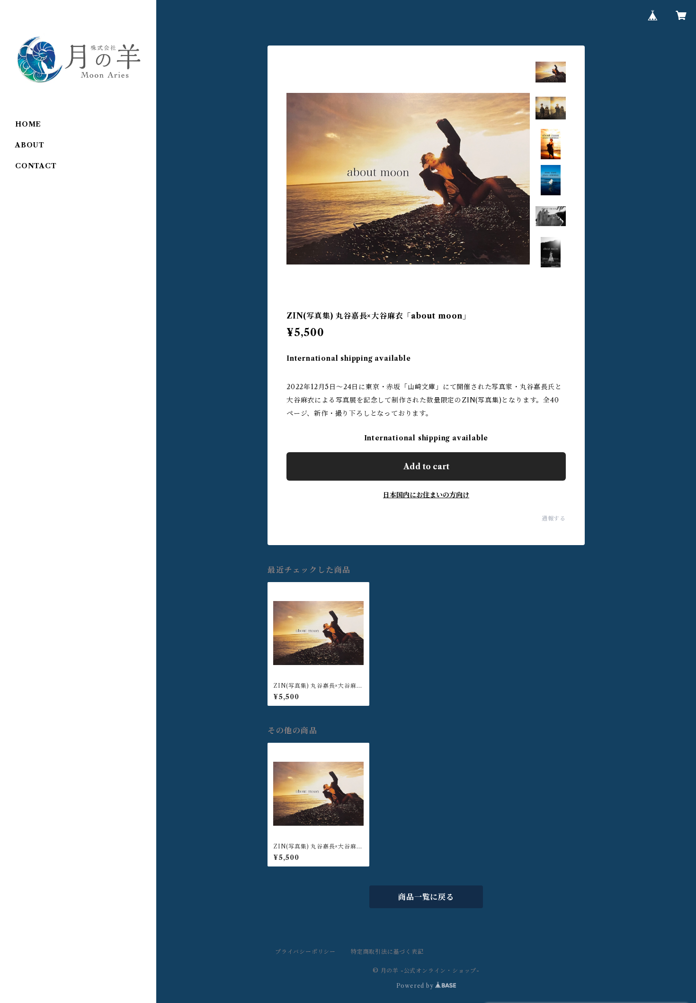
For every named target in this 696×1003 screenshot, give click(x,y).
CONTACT (36, 166)
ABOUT (30, 145)
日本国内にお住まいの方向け (426, 495)
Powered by (416, 985)
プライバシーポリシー (305, 951)
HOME (28, 124)
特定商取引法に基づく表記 (387, 951)
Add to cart (426, 466)
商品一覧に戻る (426, 897)
